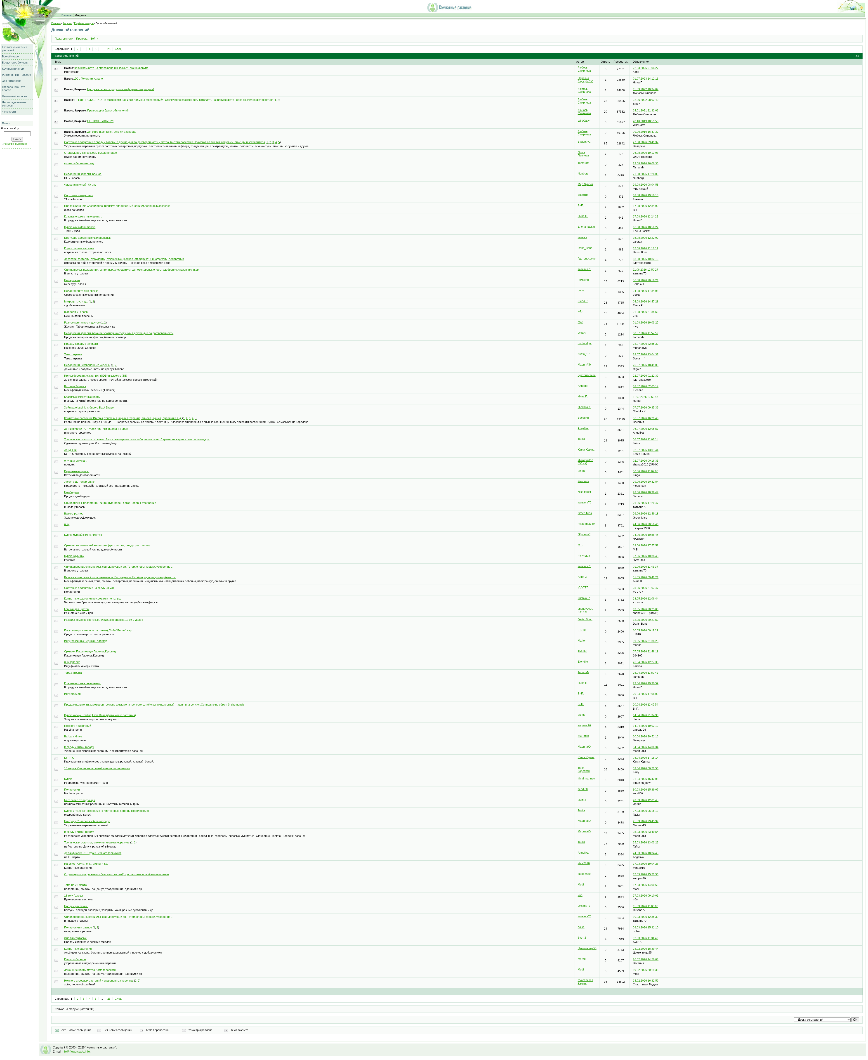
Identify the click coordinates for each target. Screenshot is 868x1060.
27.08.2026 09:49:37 (645, 142)
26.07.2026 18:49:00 (645, 365)
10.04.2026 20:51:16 (645, 736)
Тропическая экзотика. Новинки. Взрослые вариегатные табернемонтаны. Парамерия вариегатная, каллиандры (137, 439)
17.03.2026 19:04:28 (645, 863)
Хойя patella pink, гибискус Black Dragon (89, 407)
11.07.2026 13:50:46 (645, 397)
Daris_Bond (585, 248)
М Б (580, 545)
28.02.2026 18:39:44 (645, 948)
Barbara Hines (73, 736)
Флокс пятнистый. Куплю (80, 184)
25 (109, 49)
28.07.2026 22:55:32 (645, 343)
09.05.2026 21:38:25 (645, 641)
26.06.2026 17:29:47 (645, 503)
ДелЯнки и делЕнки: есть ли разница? (111, 131)
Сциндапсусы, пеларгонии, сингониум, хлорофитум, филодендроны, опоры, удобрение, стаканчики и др (131, 269)
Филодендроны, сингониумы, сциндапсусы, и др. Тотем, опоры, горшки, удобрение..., (118, 916)
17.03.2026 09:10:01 (645, 895)
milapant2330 (586, 523)
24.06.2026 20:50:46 (645, 524)
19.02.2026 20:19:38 (645, 970)
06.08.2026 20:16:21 (645, 280)
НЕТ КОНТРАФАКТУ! (100, 121)
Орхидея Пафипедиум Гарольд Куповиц (90, 651)
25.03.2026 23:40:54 (645, 831)
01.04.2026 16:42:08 (645, 779)
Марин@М (584, 364)
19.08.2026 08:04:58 (645, 184)
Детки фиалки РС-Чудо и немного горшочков (92, 853)
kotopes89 (584, 874)
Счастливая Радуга (585, 982)
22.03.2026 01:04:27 (645, 68)
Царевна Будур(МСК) (585, 80)
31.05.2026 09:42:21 (645, 577)
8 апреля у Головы (76, 312)
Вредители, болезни (15, 62)
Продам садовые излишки (81, 343)
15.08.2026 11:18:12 (645, 248)
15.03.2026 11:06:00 (645, 906)
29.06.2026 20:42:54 (645, 481)
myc (580, 322)
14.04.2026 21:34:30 (645, 715)
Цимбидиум (71, 492)
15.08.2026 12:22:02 (645, 237)
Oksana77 (584, 905)
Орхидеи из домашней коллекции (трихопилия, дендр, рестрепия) (107, 545)
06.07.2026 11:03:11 (645, 439)
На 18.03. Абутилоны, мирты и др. (86, 863)
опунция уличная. (75, 460)
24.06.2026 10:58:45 (645, 534)
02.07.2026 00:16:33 (645, 460)
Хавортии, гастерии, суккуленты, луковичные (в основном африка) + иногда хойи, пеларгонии (124, 259)
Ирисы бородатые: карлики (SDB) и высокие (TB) (95, 375)
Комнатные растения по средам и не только (92, 598)
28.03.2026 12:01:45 (645, 800)
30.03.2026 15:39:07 (645, 789)
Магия (582, 959)
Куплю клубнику (74, 556)
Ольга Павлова (583, 154)
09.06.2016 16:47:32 (645, 131)
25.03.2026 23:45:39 (645, 821)
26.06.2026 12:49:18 (645, 513)
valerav (582, 237)
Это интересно (11, 81)
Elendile (583, 661)
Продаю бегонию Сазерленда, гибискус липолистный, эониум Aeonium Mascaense (117, 206)
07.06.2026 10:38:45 (645, 556)
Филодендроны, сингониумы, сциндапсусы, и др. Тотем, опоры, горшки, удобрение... (118, 566)
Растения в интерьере (16, 74)
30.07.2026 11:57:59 (645, 333)
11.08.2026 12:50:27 (645, 269)
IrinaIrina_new (586, 778)
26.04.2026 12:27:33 (645, 662)
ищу (66, 524)
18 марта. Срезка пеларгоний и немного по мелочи (97, 768)
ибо (580, 311)
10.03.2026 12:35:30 (645, 916)
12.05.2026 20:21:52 (645, 619)
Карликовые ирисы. (76, 471)
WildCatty (584, 120)
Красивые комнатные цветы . (83, 216)
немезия (583, 279)
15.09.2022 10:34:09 (645, 89)
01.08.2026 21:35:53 (645, 312)
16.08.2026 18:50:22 (645, 227)
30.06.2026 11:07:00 (645, 471)
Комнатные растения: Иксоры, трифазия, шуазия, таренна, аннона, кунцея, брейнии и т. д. (123, 418)
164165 (582, 651)
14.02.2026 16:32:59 (645, 980)
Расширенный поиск (15, 143)
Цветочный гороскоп (15, 96)
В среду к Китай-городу (79, 747)
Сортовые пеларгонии (78, 195)
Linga (581, 470)
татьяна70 (584, 269)
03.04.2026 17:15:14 (645, 757)
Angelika (583, 428)
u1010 (582, 630)
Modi (581, 884)
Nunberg (583, 173)
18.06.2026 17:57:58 (645, 545)
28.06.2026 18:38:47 (645, 492)
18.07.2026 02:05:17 (645, 386)
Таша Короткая (584, 769)
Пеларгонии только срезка (81, 291)
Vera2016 (584, 863)
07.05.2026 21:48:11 (645, 651)
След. (118, 49)
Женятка (583, 481)
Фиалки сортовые (75, 938)
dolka (581, 290)
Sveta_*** (584, 354)
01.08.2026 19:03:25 (645, 322)
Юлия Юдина (586, 449)
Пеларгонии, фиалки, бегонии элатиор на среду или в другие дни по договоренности (118, 333)
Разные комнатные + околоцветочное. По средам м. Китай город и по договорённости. (120, 577)
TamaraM (583, 163)
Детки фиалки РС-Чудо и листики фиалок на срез (96, 428)
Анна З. (582, 576)
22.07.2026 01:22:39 (645, 375)
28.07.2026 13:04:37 (645, 354)
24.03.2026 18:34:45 (645, 853)
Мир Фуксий (585, 184)
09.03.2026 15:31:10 (645, 927)
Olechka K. (584, 407)
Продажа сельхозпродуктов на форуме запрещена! (120, 89)
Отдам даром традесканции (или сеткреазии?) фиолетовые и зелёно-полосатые (116, 874)
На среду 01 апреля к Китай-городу (87, 821)
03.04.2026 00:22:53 (645, 768)
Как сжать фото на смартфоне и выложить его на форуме (111, 68)
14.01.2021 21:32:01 (645, 110)
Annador (583, 385)
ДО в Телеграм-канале (88, 78)
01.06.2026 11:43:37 (645, 566)
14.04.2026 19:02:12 (645, 725)
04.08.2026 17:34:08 (645, 291)
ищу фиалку (72, 662)
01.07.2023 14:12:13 (645, 78)
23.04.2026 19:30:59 (645, 683)
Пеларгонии (72, 280)
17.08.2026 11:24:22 (645, 216)
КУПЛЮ (69, 757)
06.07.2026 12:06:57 (645, 428)
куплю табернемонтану (79, 163)
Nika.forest (584, 491)
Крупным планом (13, 68)
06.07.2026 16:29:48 (645, 418)
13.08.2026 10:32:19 (645, 259)
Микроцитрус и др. (76, 301)
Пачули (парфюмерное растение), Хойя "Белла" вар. (98, 630)
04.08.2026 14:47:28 (645, 301)
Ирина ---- (584, 799)
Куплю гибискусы (75, 959)
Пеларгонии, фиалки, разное (82, 174)
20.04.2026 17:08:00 (645, 694)
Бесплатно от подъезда (79, 800)
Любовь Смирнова (584, 69)
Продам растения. (76, 906)
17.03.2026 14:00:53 (645, 885)
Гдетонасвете (587, 258)
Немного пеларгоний (77, 725)
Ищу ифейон (72, 694)
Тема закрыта (73, 354)
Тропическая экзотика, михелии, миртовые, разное (97, 842)
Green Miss (585, 513)
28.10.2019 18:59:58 (645, 121)
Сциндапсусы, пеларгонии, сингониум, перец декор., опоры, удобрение (110, 503)
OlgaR (582, 332)
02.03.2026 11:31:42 (645, 938)
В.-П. (581, 205)
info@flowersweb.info (76, 1051)
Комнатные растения (78, 948)
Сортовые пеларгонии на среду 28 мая (89, 588)
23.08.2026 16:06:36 (645, 163)
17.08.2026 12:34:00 (645, 206)
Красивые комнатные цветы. (82, 397)
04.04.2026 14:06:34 (645, 747)
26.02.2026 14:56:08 (645, 959)
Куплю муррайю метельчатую (83, 534)
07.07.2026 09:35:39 (645, 407)
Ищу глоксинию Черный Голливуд (85, 641)
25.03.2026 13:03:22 (645, 842)
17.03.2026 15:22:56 (645, 874)
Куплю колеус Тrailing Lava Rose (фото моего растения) (100, 715)
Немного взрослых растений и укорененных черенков (98, 980)
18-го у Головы (73, 895)
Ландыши (70, 450)
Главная (66, 15)
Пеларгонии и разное (78, 927)
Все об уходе (10, 56)
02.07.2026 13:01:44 (645, 450)
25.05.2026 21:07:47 (645, 588)
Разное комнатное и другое (82, 322)
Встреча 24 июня (75, 386)
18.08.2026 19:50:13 (645, 195)
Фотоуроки (9, 111)
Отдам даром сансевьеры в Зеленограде (90, 152)
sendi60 (583, 789)
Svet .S (582, 937)
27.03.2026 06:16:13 (645, 810)
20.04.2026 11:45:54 (645, 704)
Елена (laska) (586, 226)
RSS (856, 55)
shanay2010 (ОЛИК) (585, 462)
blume (581, 714)
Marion (582, 640)
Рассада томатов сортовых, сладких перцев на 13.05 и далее (103, 619)
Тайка (581, 439)
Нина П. (583, 216)
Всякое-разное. (74, 513)
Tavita (581, 810)
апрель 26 (584, 725)
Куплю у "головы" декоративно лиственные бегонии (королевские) (106, 810)
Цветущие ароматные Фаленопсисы (87, 237)
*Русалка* (584, 534)
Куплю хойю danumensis (79, 227)
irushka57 (584, 598)
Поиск (6, 123)
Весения (583, 417)
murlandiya (585, 343)
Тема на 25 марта (75, 885)
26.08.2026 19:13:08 (645, 152)
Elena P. (583, 301)
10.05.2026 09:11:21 (645, 630)
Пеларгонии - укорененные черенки (87, 365)
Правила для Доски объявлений (108, 110)
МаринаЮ (584, 746)
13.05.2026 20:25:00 (645, 609)
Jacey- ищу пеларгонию (79, 481)
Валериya (584, 141)
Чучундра (584, 555)
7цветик (583, 194)
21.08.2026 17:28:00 (645, 174)
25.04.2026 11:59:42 (645, 672)
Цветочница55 (587, 948)
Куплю (68, 779)
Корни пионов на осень (79, 248)
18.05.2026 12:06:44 (645, 598)
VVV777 (583, 587)
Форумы (80, 15)
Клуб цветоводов (84, 23)
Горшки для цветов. (76, 609)
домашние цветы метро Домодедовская (90, 970)
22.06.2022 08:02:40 (645, 100)
